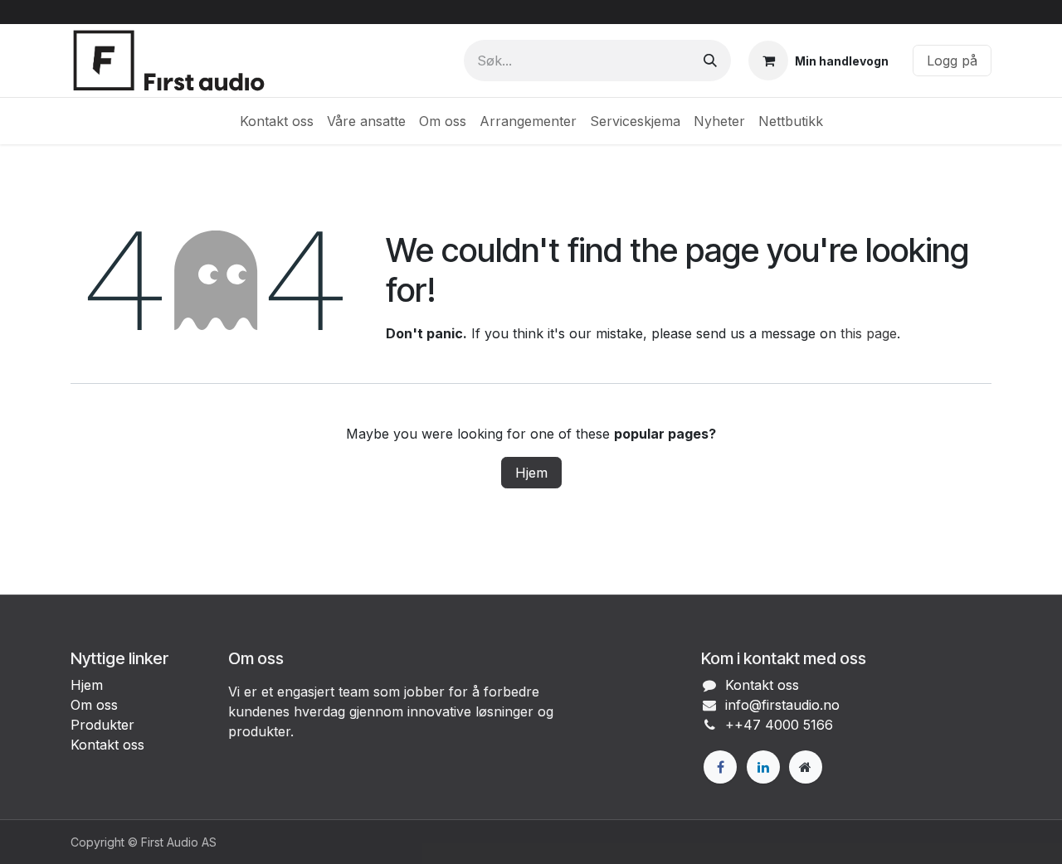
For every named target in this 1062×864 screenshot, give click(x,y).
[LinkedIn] (763, 767)
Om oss (94, 705)
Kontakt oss (107, 744)
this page (868, 333)
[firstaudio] (805, 767)
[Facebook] (720, 767)
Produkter (102, 724)
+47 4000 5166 (783, 724)
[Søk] (710, 60)
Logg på (952, 60)
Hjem (531, 472)
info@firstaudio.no (782, 705)
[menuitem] (276, 121)
